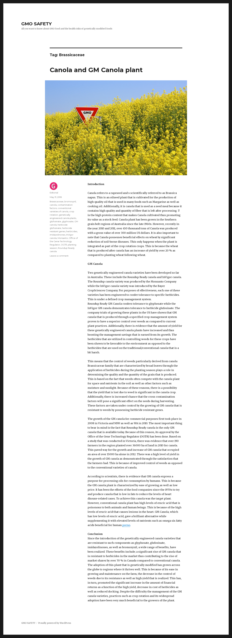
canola (53, 205)
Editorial (54, 192)
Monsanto (63, 238)
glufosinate (55, 221)
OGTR (64, 244)
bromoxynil (70, 201)
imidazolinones (57, 234)
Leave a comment (59, 255)
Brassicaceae (56, 201)
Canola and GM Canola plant (96, 70)
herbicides (71, 231)
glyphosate (68, 221)
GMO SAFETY (36, 23)
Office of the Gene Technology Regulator (64, 241)
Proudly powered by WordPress (54, 623)
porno (126, 525)
